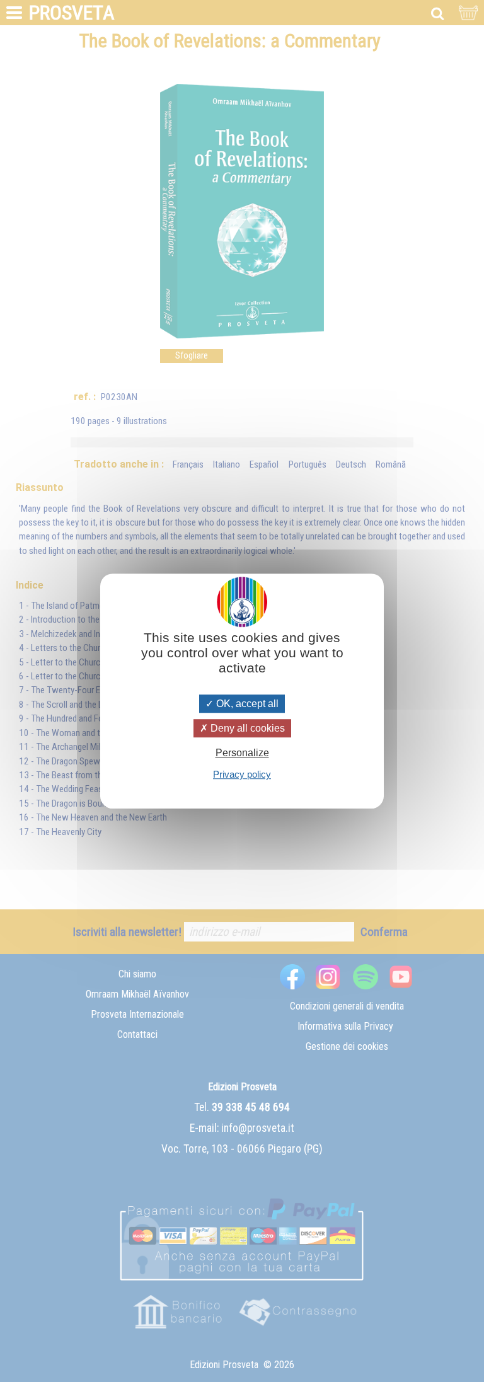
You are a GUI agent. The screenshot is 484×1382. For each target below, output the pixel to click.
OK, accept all (246, 703)
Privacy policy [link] (242, 774)
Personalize (242, 752)
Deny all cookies (246, 728)
